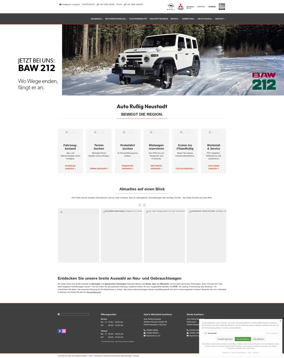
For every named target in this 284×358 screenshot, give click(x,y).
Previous (140, 205)
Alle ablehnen (258, 339)
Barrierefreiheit (126, 356)
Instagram (64, 331)
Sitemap (136, 356)
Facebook (60, 331)
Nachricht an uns (153, 336)
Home (90, 356)
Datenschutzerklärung (112, 356)
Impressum (98, 356)
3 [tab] (144, 93)
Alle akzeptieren (243, 339)
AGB (249, 352)
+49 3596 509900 (134, 4)
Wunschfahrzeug (94, 292)
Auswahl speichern (225, 339)
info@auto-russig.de (71, 4)
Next (144, 205)
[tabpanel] (142, 59)
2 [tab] (140, 93)
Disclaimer (255, 352)
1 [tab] (137, 93)
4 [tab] (147, 93)
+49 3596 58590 (107, 4)
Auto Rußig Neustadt (69, 18)
